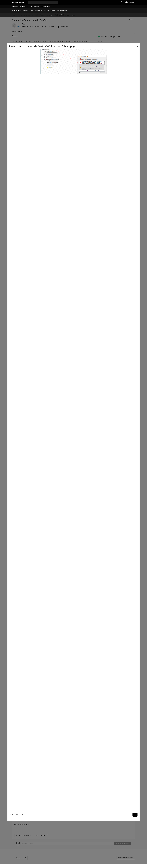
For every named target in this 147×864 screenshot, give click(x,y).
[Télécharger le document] (135, 815)
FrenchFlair (13, 814)
